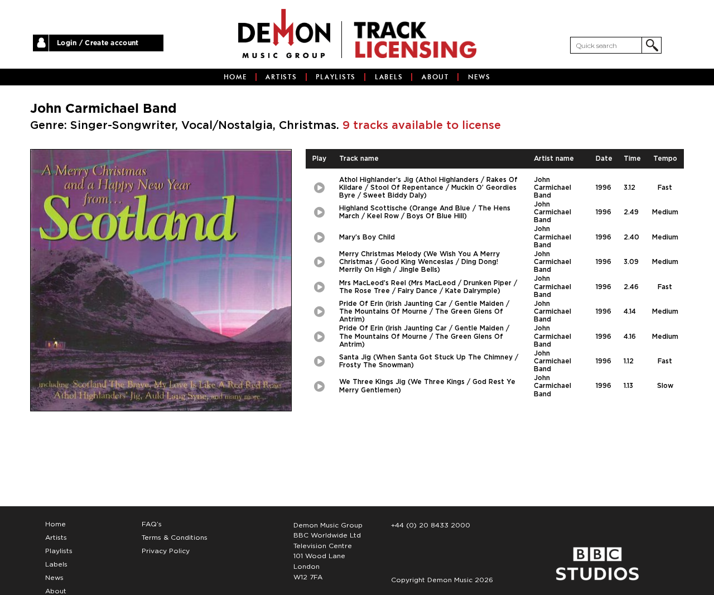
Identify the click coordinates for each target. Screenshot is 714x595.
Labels (389, 77)
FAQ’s (152, 524)
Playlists (336, 77)
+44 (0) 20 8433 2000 (430, 525)
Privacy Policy (166, 551)
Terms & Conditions (175, 537)
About (435, 77)
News (479, 77)
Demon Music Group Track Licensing (284, 33)
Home (235, 77)
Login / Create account (98, 43)
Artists (281, 77)
